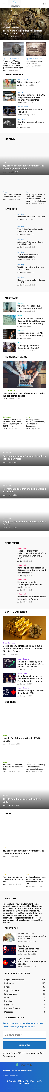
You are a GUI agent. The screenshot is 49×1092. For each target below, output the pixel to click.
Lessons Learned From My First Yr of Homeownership (30, 334)
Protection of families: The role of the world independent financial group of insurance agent (13, 64)
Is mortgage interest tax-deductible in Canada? (29, 346)
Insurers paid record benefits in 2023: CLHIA (32, 937)
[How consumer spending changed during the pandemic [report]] (24, 374)
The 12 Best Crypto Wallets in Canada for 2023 (30, 230)
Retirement (7, 417)
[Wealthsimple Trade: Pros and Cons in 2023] (9, 269)
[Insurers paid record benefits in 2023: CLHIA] (9, 937)
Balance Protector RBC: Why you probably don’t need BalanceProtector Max (31, 97)
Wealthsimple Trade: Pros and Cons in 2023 (30, 268)
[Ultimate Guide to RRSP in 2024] (9, 218)
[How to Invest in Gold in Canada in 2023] (9, 281)
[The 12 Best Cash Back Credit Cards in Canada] (13, 183)
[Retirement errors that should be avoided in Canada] (24, 482)
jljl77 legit (10, 1086)
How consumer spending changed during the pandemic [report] (24, 394)
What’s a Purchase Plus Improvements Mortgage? (29, 307)
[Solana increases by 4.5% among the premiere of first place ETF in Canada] (9, 663)
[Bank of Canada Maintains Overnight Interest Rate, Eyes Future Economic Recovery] (9, 320)
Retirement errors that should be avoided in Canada (31, 597)
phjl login (34, 1086)
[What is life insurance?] (9, 84)
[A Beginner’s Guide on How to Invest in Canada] (9, 243)
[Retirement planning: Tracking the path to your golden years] (24, 450)
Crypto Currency (9, 643)
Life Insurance (22, 79)
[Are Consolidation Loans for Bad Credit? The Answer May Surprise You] (36, 866)
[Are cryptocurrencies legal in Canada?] (9, 963)
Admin (5, 70)
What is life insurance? (28, 82)
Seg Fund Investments (11, 27)
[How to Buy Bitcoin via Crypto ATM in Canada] (24, 719)
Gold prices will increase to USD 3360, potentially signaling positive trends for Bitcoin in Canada (23, 648)
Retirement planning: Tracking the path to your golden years (29, 584)
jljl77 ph (23, 1088)
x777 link (16, 1088)
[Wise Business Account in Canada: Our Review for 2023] (13, 754)
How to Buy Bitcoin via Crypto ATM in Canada (22, 739)
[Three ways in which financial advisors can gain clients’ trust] (24, 24)
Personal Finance (9, 390)
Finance (5, 192)
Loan (4, 162)
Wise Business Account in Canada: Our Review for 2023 (13, 767)
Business (6, 735)
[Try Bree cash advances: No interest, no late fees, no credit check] (24, 159)
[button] (44, 4)
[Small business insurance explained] (9, 111)
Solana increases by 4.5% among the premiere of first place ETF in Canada (30, 664)
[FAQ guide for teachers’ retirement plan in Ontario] (24, 515)
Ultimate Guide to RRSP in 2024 (31, 217)
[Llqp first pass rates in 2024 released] (36, 49)
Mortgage (20, 303)
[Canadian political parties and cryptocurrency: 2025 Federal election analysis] (9, 678)
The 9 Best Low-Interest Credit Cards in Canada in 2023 (13, 879)
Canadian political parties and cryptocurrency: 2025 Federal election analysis (29, 678)
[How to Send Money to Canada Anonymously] (9, 950)
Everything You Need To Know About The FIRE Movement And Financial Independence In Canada (36, 197)
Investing (20, 214)
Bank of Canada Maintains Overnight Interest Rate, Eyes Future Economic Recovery (31, 321)
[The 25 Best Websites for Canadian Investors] (9, 256)
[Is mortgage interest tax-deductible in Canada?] (9, 347)
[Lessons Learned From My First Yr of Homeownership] (9, 334)
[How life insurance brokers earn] (9, 123)
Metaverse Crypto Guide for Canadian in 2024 (30, 691)
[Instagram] (39, 4)
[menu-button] (4, 4)
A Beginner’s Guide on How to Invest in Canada (30, 243)
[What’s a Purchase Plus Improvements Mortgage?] (9, 307)
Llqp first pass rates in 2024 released (34, 62)
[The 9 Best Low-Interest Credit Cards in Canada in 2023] (13, 866)
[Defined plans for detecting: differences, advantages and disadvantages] (36, 408)
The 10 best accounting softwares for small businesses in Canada (35, 767)
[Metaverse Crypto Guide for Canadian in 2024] (9, 692)
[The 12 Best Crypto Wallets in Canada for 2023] (9, 231)
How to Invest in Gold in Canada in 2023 (31, 281)
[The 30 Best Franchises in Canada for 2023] (24, 792)
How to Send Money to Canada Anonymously (28, 950)
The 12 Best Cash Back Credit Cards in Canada (12, 195)
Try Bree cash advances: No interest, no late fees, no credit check (23, 852)
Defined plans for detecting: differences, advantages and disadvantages (35, 423)
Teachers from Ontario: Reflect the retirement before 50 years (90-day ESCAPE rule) (12, 423)
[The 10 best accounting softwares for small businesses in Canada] (36, 754)
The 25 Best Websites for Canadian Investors (28, 256)
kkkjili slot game (22, 1086)
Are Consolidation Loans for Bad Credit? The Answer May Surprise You (35, 880)
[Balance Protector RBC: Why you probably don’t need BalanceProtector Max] (9, 96)
